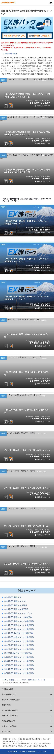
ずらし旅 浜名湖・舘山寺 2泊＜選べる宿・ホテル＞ (27, 450)
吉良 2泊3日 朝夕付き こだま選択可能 (19, 629)
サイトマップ (7, 732)
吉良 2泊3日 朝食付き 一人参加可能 (18, 617)
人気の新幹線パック (9, 694)
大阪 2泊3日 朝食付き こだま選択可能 (19, 665)
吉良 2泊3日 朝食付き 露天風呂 (16, 609)
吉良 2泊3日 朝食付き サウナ (15, 601)
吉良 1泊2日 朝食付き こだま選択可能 (19, 649)
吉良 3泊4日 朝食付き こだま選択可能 (19, 645)
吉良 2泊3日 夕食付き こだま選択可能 (19, 637)
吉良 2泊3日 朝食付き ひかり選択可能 (19, 625)
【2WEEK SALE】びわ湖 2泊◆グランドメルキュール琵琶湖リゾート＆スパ (26, 222)
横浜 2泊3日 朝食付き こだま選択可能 (19, 661)
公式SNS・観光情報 (9, 726)
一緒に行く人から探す (10, 716)
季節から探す (7, 705)
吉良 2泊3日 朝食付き (12, 597)
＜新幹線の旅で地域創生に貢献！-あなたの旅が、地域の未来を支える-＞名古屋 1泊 (27, 95)
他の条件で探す (11, 53)
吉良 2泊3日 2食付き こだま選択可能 (18, 633)
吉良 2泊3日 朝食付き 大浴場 (15, 605)
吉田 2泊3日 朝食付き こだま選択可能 (19, 673)
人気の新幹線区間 (8, 721)
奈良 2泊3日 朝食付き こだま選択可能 (19, 669)
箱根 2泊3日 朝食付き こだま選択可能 (19, 657)
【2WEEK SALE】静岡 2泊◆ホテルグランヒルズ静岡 (26, 335)
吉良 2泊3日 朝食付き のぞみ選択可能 (19, 621)
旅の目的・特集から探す (11, 700)
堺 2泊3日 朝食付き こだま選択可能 (18, 653)
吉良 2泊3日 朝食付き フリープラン (18, 613)
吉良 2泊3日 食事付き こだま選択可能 (19, 641)
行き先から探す (7, 689)
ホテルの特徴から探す (10, 710)
